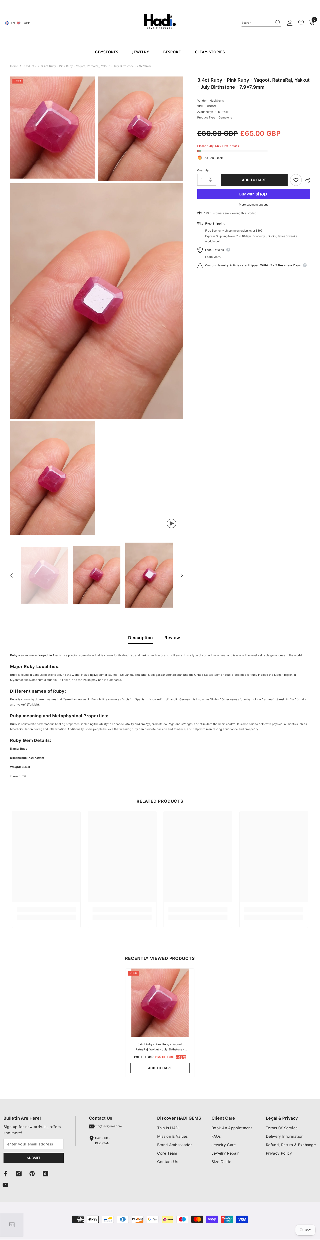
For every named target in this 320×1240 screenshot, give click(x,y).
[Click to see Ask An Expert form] (11, 1224)
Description (140, 637)
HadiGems (217, 100)
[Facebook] (5, 1174)
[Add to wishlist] (296, 180)
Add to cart (253, 180)
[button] (11, 575)
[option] (44, 575)
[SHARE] (306, 180)
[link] (46, 909)
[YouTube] (5, 1185)
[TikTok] (45, 1174)
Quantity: (203, 170)
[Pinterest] (32, 1174)
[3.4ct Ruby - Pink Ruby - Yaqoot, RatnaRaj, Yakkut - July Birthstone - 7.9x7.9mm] (160, 1003)
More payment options (253, 204)
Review (172, 637)
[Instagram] (19, 1174)
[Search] (261, 23)
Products (29, 66)
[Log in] (290, 23)
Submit (33, 1158)
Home (14, 66)
